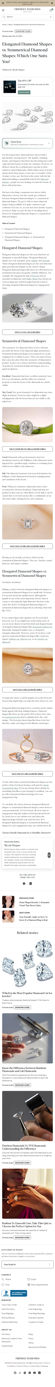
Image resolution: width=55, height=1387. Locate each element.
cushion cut (14, 639)
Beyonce (36, 276)
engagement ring (12, 717)
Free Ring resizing (37, 1313)
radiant (34, 260)
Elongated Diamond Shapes (17, 229)
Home (4, 24)
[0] (50, 10)
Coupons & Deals (36, 1322)
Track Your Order (9, 1304)
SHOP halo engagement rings (27, 690)
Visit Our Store (8, 1309)
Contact (6, 1275)
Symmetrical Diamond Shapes (18, 233)
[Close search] (51, 16)
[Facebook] (34, 1372)
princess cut (25, 639)
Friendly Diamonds (27, 10)
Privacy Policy (22, 1366)
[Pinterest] (30, 1372)
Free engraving (35, 1309)
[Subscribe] (49, 1264)
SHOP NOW (24, 92)
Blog (10, 24)
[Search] (4, 16)
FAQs (31, 1343)
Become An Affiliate (37, 1347)
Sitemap (45, 1366)
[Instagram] (15, 1372)
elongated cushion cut (42, 627)
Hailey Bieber (32, 279)
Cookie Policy (34, 1366)
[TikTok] (20, 1372)
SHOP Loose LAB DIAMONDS (27, 332)
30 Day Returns (8, 1317)
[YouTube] (25, 1372)
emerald (46, 260)
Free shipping (7, 1313)
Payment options (36, 1317)
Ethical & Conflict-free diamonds (12, 1340)
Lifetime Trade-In (36, 1304)
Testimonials (7, 1346)
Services (6, 1300)
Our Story (6, 1334)
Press (31, 1338)
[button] (3, 10)
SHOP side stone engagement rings (27, 546)
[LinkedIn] (39, 1372)
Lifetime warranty (10, 1322)
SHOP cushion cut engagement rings (27, 449)
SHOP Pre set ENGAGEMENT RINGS (27, 774)
